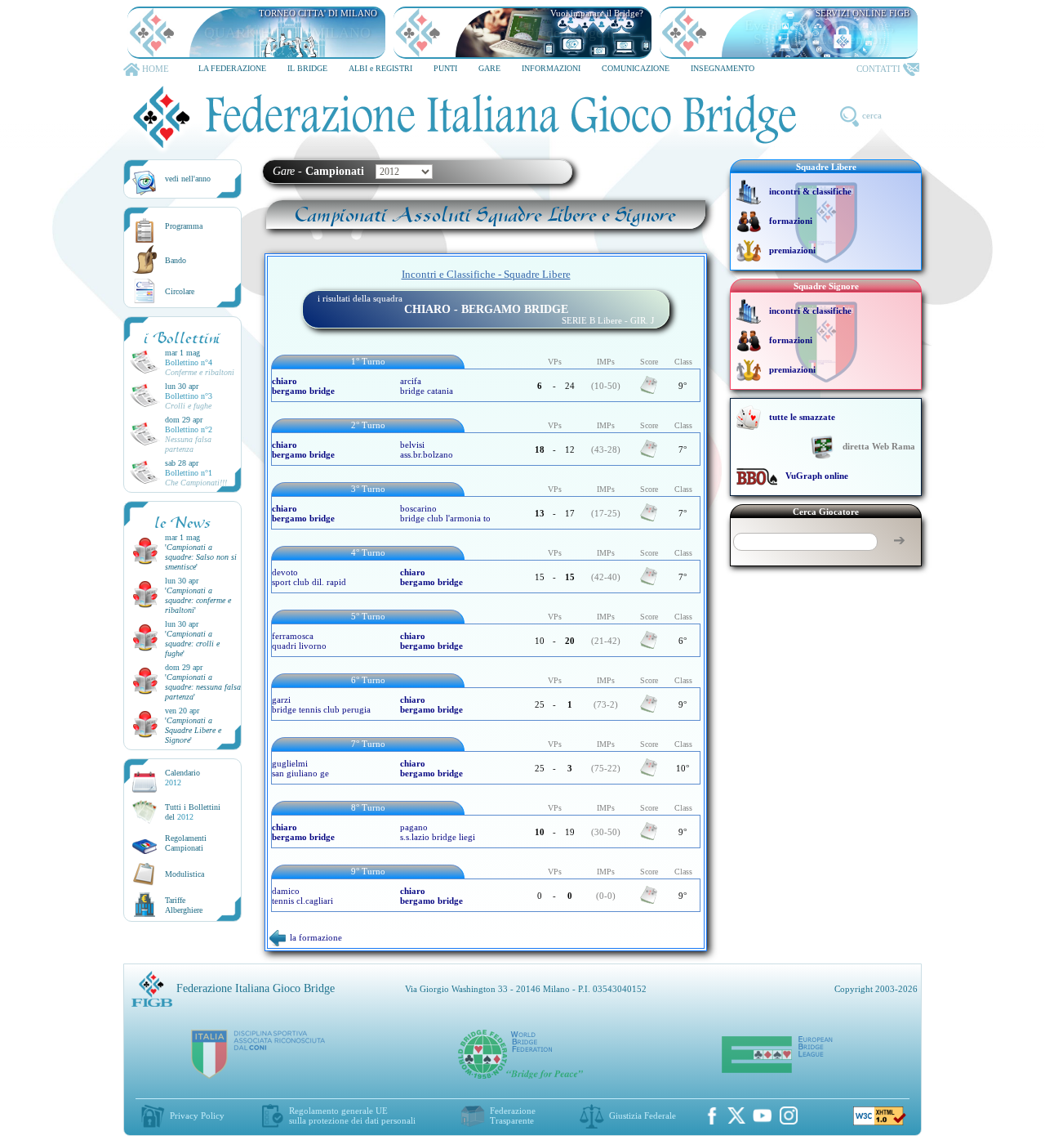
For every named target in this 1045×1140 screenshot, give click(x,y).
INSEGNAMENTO (722, 68)
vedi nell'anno (188, 178)
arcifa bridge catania (426, 386)
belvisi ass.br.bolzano (426, 449)
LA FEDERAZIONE (232, 68)
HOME (155, 69)
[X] (736, 1115)
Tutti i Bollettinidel (192, 811)
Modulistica (184, 874)
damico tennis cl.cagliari (302, 895)
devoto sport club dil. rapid (309, 577)
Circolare (179, 291)
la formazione (316, 937)
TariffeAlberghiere (183, 905)
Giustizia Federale (642, 1115)
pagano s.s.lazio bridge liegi (437, 832)
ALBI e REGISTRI (380, 68)
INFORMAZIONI (551, 68)
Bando (175, 260)
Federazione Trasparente (513, 1115)
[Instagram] (788, 1115)
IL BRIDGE (307, 68)
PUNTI (445, 68)
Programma (183, 225)
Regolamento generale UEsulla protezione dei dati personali (352, 1115)
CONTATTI (878, 69)
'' (201, 557)
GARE (489, 68)
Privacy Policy (197, 1115)
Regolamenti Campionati (186, 843)
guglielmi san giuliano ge (300, 768)
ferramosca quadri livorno (299, 640)
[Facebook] (712, 1115)
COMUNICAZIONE (635, 68)
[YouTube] (762, 1115)
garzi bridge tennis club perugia (321, 704)
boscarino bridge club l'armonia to (445, 513)
